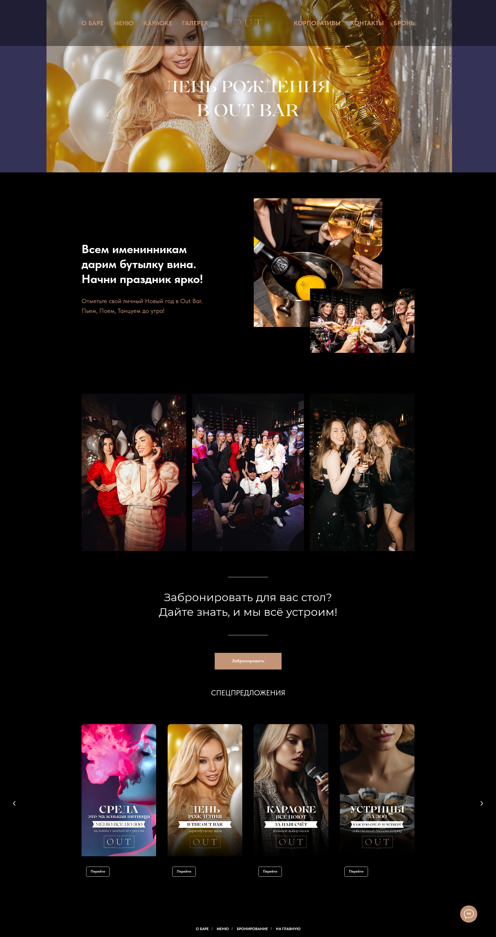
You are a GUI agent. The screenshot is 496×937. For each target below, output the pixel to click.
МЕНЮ (223, 929)
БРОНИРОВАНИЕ (252, 929)
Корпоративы (317, 23)
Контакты (367, 23)
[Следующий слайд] (481, 803)
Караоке (157, 23)
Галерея (195, 23)
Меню (123, 23)
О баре (93, 23)
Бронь (404, 23)
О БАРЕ (202, 929)
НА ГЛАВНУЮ (288, 929)
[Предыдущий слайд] (14, 803)
